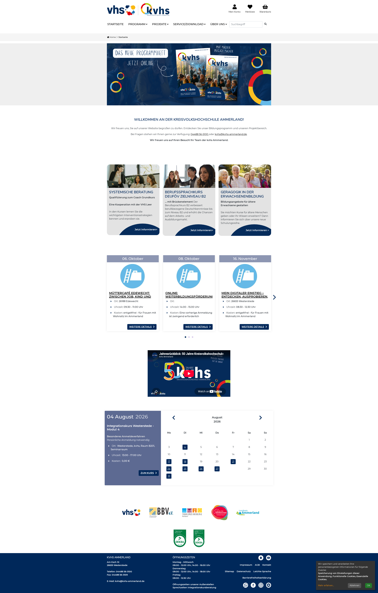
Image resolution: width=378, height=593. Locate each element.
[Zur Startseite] (138, 9)
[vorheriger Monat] (168, 417)
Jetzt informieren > (257, 230)
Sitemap (229, 571)
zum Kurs (147, 473)
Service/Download (188, 24)
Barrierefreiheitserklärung (256, 577)
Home (112, 37)
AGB (257, 565)
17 (169, 461)
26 (201, 468)
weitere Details (140, 326)
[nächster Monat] (266, 417)
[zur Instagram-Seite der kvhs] (260, 585)
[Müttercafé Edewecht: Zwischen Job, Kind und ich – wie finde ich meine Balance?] (133, 272)
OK (368, 585)
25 (185, 468)
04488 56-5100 (200, 134)
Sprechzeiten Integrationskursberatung (194, 587)
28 (233, 468)
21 (233, 461)
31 (169, 476)
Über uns (217, 24)
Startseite (115, 24)
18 (185, 461)
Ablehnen (354, 585)
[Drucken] (268, 557)
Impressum (246, 565)
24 (168, 468)
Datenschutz (244, 571)
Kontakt (266, 565)
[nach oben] (260, 557)
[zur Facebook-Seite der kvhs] (253, 585)
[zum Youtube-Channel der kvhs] (268, 585)
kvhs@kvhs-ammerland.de (231, 134)
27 (217, 468)
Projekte (159, 24)
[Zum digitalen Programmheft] (189, 74)
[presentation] (274, 297)
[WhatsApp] (245, 585)
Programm (136, 24)
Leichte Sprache (262, 571)
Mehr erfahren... (326, 585)
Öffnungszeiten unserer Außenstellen (193, 584)
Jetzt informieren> (146, 229)
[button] (185, 337)
